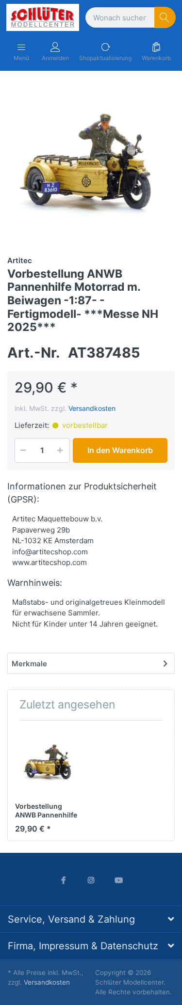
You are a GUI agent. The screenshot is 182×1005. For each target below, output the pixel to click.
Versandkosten (92, 408)
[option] (91, 162)
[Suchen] (165, 18)
